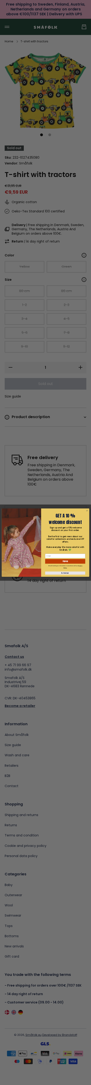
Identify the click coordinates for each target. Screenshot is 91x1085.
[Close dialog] (86, 510)
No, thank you (65, 573)
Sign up (65, 561)
